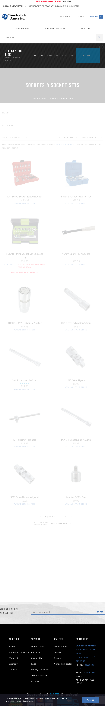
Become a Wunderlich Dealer (63, 661)
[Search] (99, 37)
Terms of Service (39, 675)
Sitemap (13, 669)
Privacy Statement (40, 669)
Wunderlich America (19, 652)
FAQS (33, 664)
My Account (66, 16)
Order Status (37, 646)
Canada (57, 652)
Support (82, 16)
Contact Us (36, 658)
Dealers (85, 28)
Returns (35, 681)
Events (12, 646)
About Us (35, 652)
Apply (88, 50)
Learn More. (28, 701)
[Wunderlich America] (14, 16)
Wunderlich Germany (14, 661)
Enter (100, 612)
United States (60, 646)
